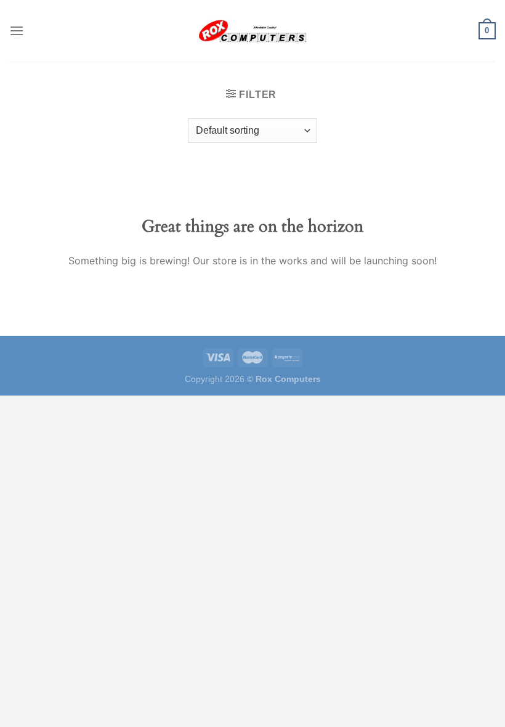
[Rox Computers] (252, 31)
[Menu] (16, 30)
